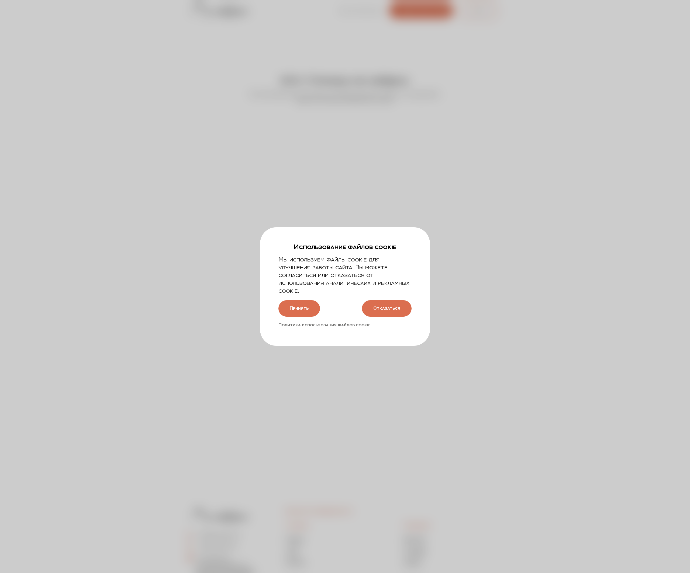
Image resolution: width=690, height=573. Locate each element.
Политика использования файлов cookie (324, 324)
